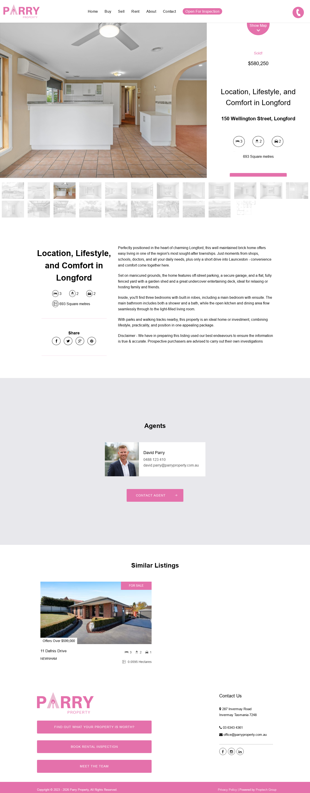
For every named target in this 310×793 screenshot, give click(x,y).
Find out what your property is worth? (94, 727)
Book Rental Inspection (94, 747)
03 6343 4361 (233, 727)
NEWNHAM (48, 658)
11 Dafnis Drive (53, 651)
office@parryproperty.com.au (245, 734)
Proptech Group (266, 789)
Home (93, 11)
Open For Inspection (202, 11)
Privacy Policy (227, 789)
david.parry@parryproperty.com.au (171, 465)
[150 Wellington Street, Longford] (103, 100)
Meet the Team (94, 766)
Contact (169, 11)
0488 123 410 (154, 459)
